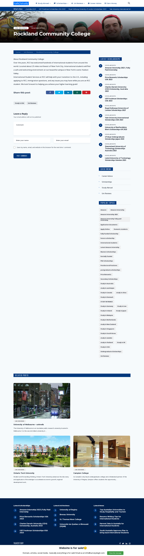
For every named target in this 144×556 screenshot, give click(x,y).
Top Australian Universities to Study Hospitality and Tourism (113, 511)
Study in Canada (106, 293)
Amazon (103, 210)
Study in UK (121, 342)
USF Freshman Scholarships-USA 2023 (44, 9)
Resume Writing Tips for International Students (110, 518)
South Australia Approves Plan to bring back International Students (114, 532)
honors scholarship (107, 238)
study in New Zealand (108, 324)
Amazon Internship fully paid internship (111, 219)
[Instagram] (130, 543)
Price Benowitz (106, 274)
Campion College (81, 473)
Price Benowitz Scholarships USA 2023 (116, 78)
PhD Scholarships (107, 261)
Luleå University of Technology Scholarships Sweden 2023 (118, 159)
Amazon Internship (117, 210)
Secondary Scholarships (109, 279)
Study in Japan (121, 311)
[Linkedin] (126, 543)
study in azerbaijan (107, 288)
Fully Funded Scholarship (109, 234)
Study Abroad (43, 3)
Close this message (115, 553)
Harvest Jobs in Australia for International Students (112, 525)
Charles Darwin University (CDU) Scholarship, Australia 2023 (116, 89)
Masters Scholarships (108, 252)
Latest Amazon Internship (110, 247)
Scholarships (61, 3)
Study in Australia (107, 283)
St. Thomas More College (70, 519)
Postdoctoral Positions (109, 265)
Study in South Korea (108, 333)
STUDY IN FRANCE (107, 302)
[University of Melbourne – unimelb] (41, 401)
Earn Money (112, 3)
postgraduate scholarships (110, 270)
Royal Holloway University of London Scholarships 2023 (79, 9)
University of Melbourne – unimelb (28, 424)
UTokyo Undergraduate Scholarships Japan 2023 (114, 138)
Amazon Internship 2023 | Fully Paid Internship (117, 69)
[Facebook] (119, 543)
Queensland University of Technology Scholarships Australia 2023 (115, 148)
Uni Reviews (78, 3)
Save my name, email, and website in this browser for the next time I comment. (44, 147)
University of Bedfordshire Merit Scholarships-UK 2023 (116, 128)
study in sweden (106, 338)
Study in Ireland (106, 311)
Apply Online (105, 229)
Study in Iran (121, 306)
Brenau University (67, 515)
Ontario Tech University (23, 473)
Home (18, 52)
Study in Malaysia (107, 315)
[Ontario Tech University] (41, 451)
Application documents (109, 225)
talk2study (21, 3)
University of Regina (68, 510)
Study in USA (19, 103)
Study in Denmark (107, 297)
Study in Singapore (107, 329)
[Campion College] (101, 451)
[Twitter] (123, 543)
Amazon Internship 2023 (109, 214)
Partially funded (106, 256)
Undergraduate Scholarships (111, 351)
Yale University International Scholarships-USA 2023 (118, 9)
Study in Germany (107, 306)
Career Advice (95, 3)
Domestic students (121, 229)
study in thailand (107, 342)
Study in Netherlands (108, 320)
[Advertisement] (101, 397)
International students (109, 243)
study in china (121, 293)
